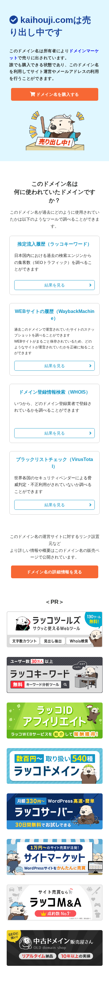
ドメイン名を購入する (57, 94)
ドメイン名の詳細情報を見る (54, 572)
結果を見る (54, 285)
